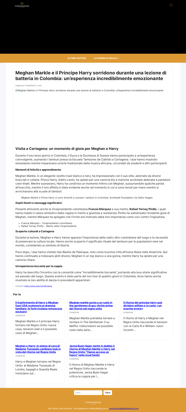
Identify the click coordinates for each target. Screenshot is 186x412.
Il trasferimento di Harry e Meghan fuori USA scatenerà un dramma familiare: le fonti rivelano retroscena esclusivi (38, 307)
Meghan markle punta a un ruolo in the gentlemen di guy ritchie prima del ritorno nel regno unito (91, 305)
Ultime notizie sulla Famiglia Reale (38, 286)
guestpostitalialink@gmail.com (124, 408)
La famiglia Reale (105, 58)
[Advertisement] (93, 32)
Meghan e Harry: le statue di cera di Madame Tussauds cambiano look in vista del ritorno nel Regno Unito (38, 349)
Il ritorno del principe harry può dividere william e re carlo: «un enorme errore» (142, 305)
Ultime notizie (76, 58)
